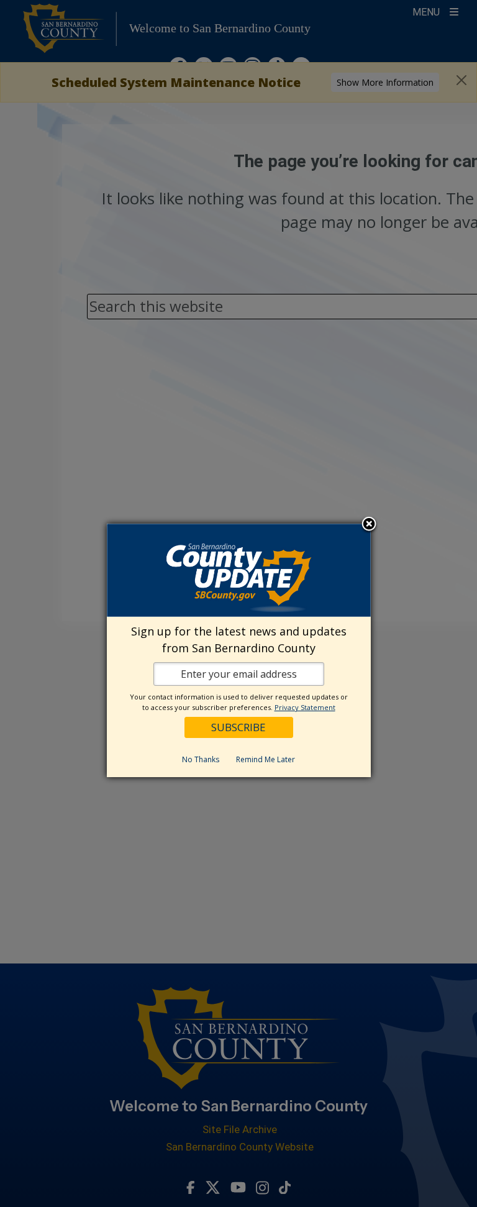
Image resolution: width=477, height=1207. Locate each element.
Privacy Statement (305, 707)
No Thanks (200, 759)
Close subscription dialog (369, 525)
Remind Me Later (265, 759)
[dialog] (239, 650)
